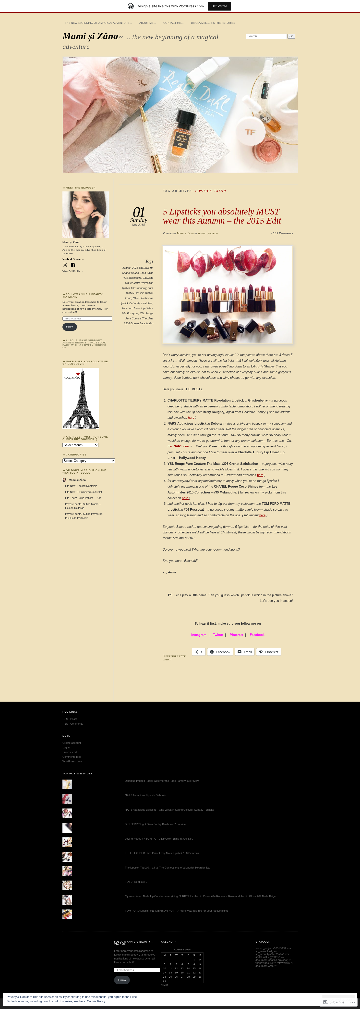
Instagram (198, 635)
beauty (202, 233)
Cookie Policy (96, 1001)
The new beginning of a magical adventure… (98, 22)
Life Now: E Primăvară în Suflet (83, 492)
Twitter (218, 635)
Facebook (257, 635)
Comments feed (71, 756)
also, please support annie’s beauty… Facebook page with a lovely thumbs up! (84, 344)
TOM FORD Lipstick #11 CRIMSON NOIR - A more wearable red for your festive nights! (177, 910)
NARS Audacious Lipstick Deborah (145, 795)
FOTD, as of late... (136, 881)
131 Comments (283, 233)
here (191, 417)
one (185, 446)
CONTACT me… (173, 22)
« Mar (164, 984)
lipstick (140, 292)
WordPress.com (72, 761)
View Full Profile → (73, 271)
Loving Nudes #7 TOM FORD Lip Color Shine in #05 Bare (159, 838)
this (171, 446)
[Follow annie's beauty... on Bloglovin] (80, 428)
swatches (147, 303)
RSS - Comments (72, 723)
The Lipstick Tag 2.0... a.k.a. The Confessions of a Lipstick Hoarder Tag (167, 867)
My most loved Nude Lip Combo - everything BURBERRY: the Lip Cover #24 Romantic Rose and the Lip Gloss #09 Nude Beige (200, 896)
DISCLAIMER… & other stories (213, 22)
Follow (69, 326)
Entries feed (69, 752)
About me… (147, 22)
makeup (213, 233)
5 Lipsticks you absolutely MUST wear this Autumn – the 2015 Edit (222, 215)
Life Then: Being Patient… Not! (83, 497)
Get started (219, 6)
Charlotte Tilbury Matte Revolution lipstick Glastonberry (137, 282)
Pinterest (236, 635)
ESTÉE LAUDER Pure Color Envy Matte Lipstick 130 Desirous (162, 853)
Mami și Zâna (90, 36)
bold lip (148, 267)
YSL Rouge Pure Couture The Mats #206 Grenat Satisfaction (138, 318)
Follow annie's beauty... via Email (84, 295)
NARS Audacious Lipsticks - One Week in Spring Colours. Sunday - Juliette (169, 809)
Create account (71, 742)
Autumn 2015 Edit (132, 267)
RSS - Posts (69, 719)
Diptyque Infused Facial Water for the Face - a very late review (162, 780)
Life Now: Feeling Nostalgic (81, 485)
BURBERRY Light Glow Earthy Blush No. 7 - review (155, 824)
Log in (66, 747)
